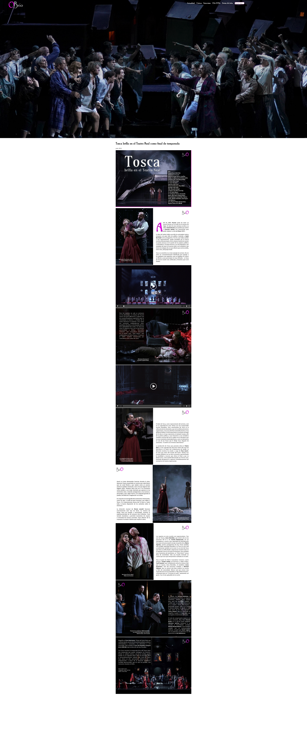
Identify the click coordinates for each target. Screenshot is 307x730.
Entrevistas (207, 3)
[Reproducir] (118, 306)
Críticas (199, 3)
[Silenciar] (186, 306)
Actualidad (191, 3)
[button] (153, 286)
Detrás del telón (227, 3)
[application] (153, 286)
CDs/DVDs (216, 3)
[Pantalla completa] (189, 306)
